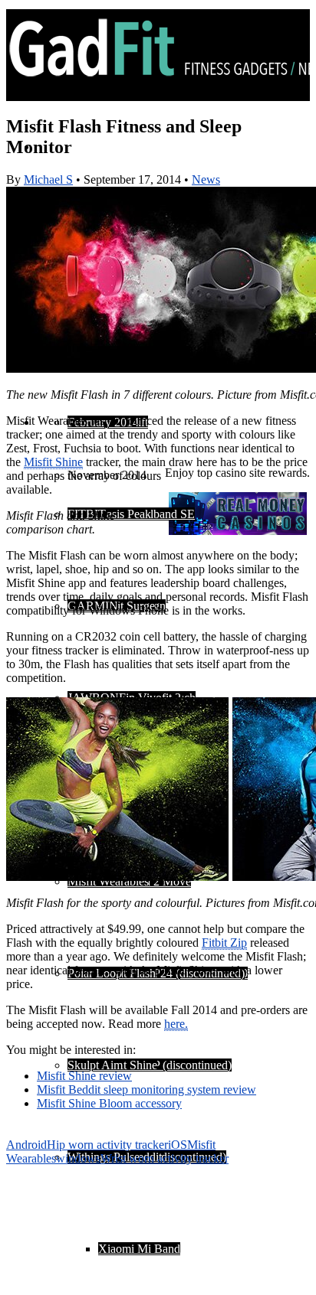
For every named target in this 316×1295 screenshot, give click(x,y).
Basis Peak (124, 513)
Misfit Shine (127, 1065)
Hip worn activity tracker (107, 1144)
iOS (177, 1144)
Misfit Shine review (84, 1075)
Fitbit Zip (224, 942)
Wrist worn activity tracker (164, 1158)
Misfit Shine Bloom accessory (109, 1103)
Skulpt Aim (95, 1065)
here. (176, 1023)
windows (78, 1158)
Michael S (48, 179)
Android (26, 1144)
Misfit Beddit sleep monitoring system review (146, 1089)
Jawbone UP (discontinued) (165, 1065)
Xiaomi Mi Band (139, 1248)
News (206, 179)
